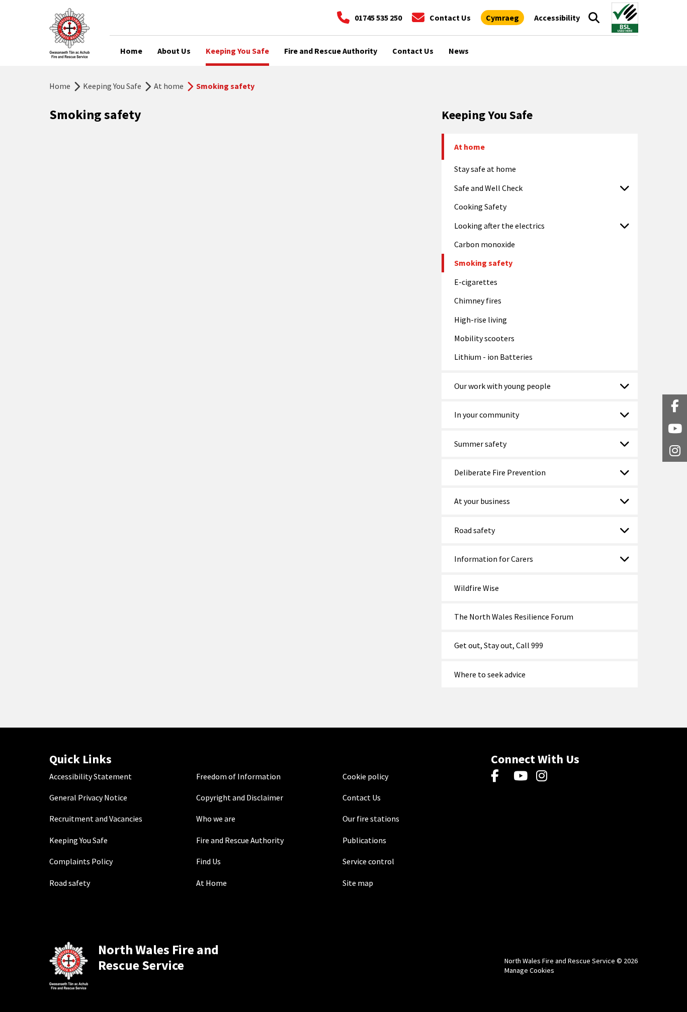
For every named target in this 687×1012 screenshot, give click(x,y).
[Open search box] (594, 17)
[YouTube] (522, 776)
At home (169, 86)
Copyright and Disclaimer (239, 797)
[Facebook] (499, 776)
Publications (364, 840)
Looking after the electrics (499, 226)
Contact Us (361, 797)
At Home (211, 883)
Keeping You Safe (112, 86)
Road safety (474, 530)
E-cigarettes (475, 282)
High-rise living (480, 320)
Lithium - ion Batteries (493, 357)
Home (59, 86)
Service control (368, 861)
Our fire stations (370, 819)
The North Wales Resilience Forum (513, 617)
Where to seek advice (490, 674)
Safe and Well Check (488, 188)
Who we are (215, 819)
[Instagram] (545, 776)
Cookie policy (365, 776)
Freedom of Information (238, 776)
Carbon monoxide (484, 244)
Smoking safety (483, 263)
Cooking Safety (480, 206)
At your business (482, 501)
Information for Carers (493, 559)
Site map (357, 883)
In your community (486, 415)
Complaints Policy (81, 861)
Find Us (208, 861)
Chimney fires (477, 300)
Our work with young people (502, 386)
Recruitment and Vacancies (95, 819)
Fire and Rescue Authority (240, 840)
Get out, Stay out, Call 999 (498, 645)
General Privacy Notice (88, 797)
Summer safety (480, 444)
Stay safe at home (485, 169)
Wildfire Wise (476, 588)
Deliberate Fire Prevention (500, 472)
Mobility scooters (484, 338)
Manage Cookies (529, 970)
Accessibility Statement (90, 776)
